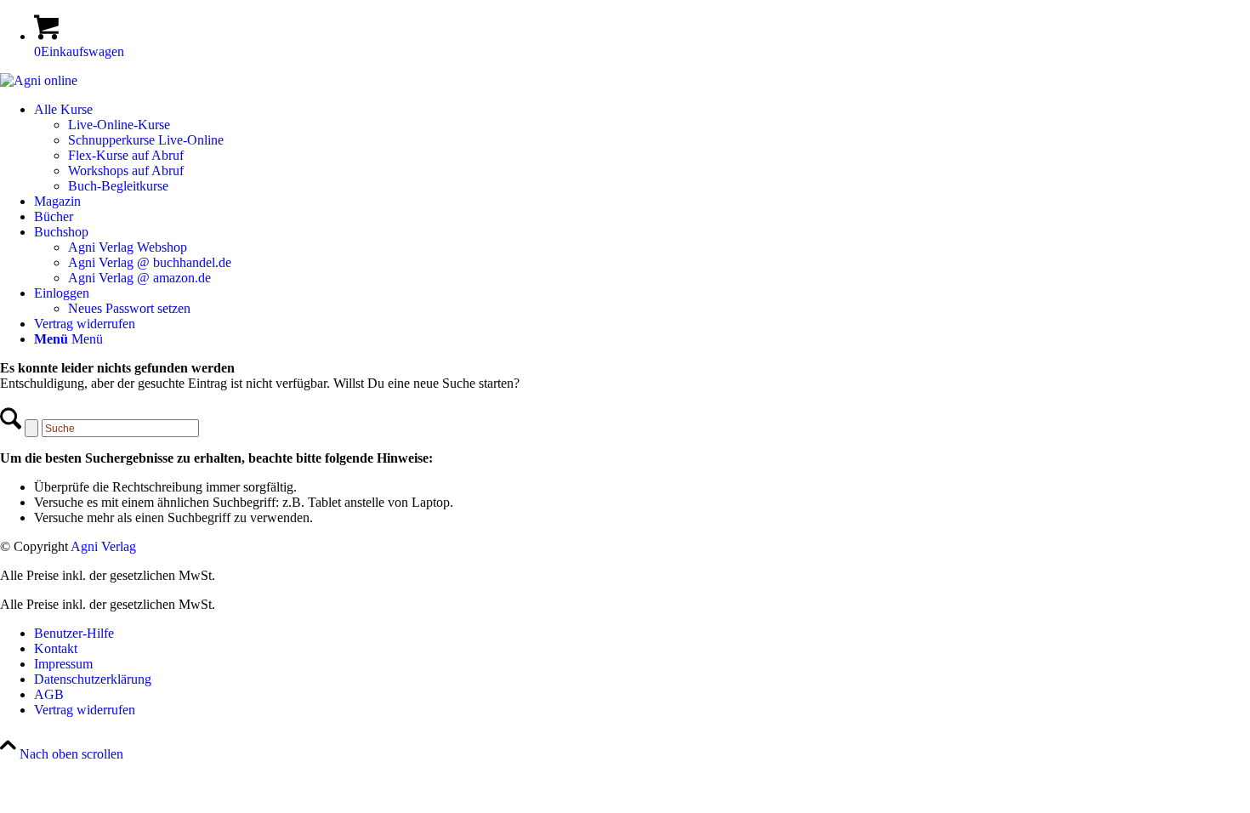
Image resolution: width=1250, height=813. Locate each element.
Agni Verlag (103, 546)
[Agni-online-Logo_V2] (38, 80)
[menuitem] (642, 148)
